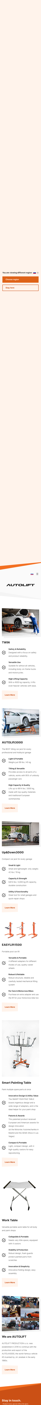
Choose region (12, 279)
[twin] (20, 636)
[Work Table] (20, 1195)
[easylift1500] (20, 930)
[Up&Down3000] (20, 846)
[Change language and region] (32, 574)
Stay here (10, 288)
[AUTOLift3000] (20, 735)
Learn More (10, 695)
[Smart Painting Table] (20, 1049)
